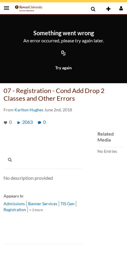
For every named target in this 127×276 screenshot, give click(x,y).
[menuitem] (93, 9)
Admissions (14, 203)
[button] (8, 8)
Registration (15, 209)
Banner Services (42, 203)
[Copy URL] (63, 53)
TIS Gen (67, 203)
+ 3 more (36, 210)
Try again (63, 67)
